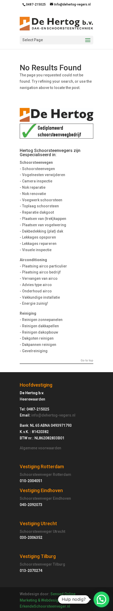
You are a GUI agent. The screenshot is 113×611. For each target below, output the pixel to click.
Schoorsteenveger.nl (52, 606)
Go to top (87, 360)
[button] (101, 599)
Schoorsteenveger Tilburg (42, 564)
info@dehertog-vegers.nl (53, 415)
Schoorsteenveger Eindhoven (45, 498)
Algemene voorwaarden (40, 448)
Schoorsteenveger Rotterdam (45, 474)
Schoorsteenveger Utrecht (42, 531)
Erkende (27, 606)
